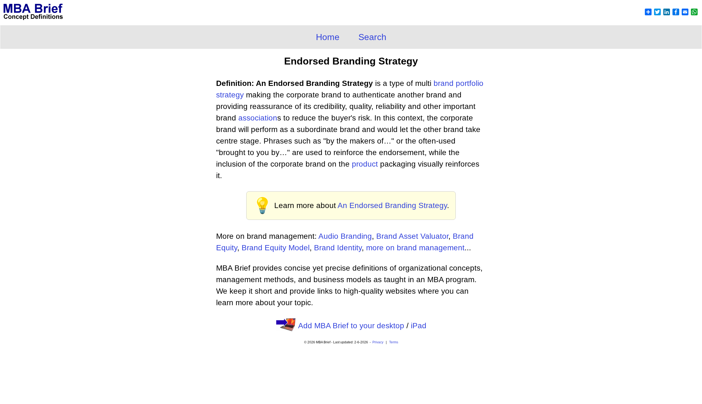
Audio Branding (345, 236)
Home (327, 37)
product (365, 164)
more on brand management (415, 247)
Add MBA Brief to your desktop (351, 325)
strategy (230, 95)
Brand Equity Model (276, 247)
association (257, 118)
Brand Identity (338, 247)
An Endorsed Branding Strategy (392, 205)
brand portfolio (458, 83)
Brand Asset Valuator (412, 236)
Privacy (377, 342)
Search (372, 37)
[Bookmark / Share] (671, 14)
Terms (393, 342)
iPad (418, 325)
